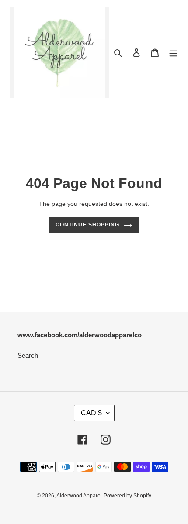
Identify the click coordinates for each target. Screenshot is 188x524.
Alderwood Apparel (79, 496)
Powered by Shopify (127, 496)
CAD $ (91, 413)
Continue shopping (87, 225)
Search (27, 355)
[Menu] (173, 52)
